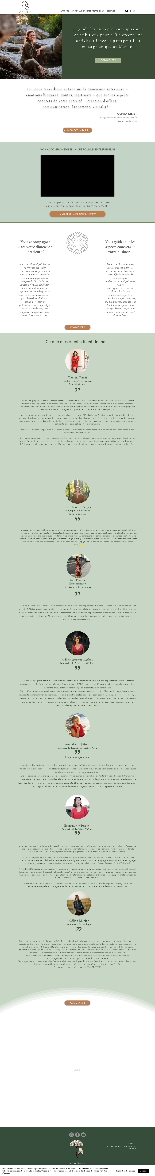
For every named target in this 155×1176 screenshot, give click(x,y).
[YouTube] (83, 1134)
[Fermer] (152, 1170)
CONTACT (132, 1149)
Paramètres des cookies (125, 1171)
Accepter (143, 1171)
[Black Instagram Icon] (134, 11)
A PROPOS (132, 1144)
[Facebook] (77, 1134)
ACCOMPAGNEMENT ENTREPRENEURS (123, 1146)
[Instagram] (71, 1134)
